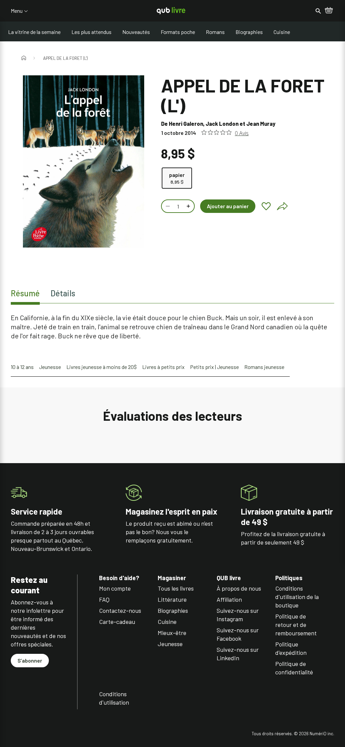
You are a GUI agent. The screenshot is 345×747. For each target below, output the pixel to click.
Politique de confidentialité (294, 668)
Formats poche (178, 32)
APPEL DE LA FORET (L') (65, 58)
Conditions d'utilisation (114, 698)
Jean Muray (260, 123)
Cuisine (282, 32)
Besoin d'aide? (119, 578)
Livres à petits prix (163, 367)
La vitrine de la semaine (34, 32)
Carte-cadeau (117, 621)
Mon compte (115, 588)
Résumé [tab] (25, 293)
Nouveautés (136, 32)
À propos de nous (239, 588)
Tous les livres (176, 588)
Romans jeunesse (264, 367)
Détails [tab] (63, 293)
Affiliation (229, 599)
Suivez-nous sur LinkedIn (238, 654)
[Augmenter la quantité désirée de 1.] (189, 206)
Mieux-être (172, 632)
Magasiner (172, 578)
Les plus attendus (91, 32)
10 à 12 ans (22, 367)
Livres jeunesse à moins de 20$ (101, 367)
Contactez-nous (120, 610)
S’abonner (30, 660)
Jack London (222, 123)
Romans (215, 32)
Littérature (172, 599)
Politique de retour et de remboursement (296, 624)
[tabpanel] (172, 326)
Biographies (249, 32)
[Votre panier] (328, 10)
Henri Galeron (186, 123)
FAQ (104, 599)
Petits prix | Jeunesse (214, 367)
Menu (17, 11)
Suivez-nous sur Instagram (238, 615)
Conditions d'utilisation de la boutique (297, 597)
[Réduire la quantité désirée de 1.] (167, 206)
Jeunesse (50, 367)
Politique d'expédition (291, 648)
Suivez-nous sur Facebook (238, 634)
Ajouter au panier (228, 206)
